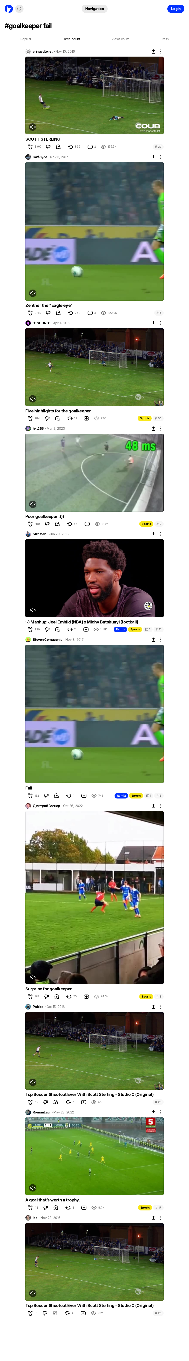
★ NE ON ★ (41, 323)
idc (35, 1217)
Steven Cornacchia (47, 639)
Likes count (71, 39)
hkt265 (38, 428)
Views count (120, 39)
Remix (120, 629)
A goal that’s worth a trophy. (52, 1200)
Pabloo (38, 1006)
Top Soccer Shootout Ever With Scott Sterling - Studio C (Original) (89, 1094)
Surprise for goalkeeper (48, 988)
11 (158, 629)
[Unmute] (32, 127)
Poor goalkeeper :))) (44, 516)
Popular (26, 39)
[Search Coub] (19, 9)
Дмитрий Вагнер (46, 806)
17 (158, 1208)
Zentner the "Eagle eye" (49, 305)
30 (158, 418)
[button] (30, 147)
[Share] (153, 51)
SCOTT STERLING (42, 139)
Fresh (165, 39)
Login (176, 8)
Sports (144, 418)
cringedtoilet (43, 51)
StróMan (39, 534)
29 (158, 147)
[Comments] (58, 147)
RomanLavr (41, 1112)
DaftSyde (40, 157)
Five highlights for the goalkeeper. (58, 410)
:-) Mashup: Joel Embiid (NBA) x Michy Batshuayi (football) (81, 622)
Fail (28, 788)
